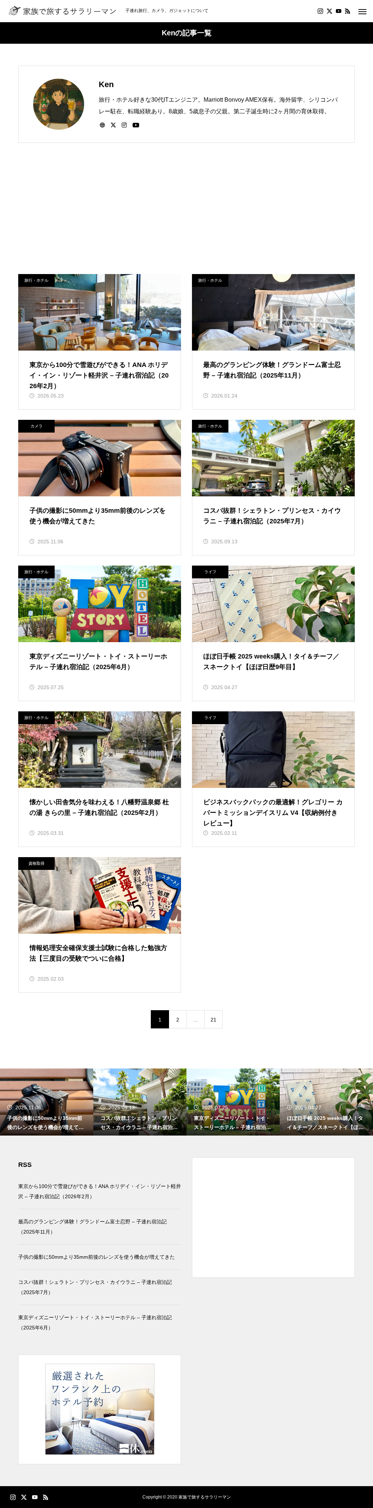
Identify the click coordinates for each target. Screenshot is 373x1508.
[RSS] (347, 11)
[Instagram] (320, 11)
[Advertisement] (186, 219)
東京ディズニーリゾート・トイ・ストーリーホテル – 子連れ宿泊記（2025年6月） (95, 1322)
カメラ (37, 426)
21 (213, 1020)
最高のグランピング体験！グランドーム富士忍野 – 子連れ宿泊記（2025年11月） (92, 1227)
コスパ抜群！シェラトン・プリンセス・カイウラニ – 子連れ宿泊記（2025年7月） (95, 1287)
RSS (25, 1164)
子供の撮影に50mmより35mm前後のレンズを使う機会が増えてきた (96, 1257)
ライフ (210, 572)
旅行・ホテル (36, 280)
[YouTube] (338, 11)
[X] (329, 11)
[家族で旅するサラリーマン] (62, 11)
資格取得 (36, 863)
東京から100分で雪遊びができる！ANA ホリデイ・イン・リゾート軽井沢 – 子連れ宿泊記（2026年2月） (99, 1191)
